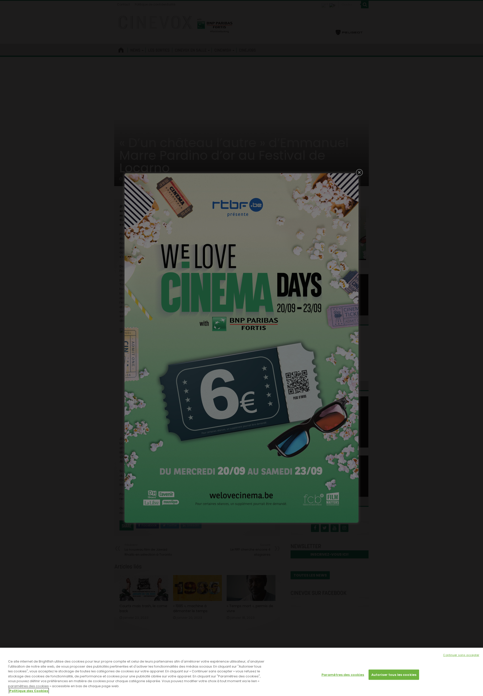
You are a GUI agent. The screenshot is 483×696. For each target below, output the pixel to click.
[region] (241, 672)
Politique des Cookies (28, 690)
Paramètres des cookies (342, 674)
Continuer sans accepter (461, 655)
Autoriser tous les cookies (393, 674)
